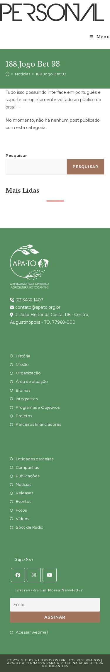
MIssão (22, 364)
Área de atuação (32, 381)
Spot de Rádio (29, 527)
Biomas (23, 390)
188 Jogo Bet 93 (51, 74)
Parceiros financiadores (38, 424)
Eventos (23, 501)
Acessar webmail (32, 632)
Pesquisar (16, 155)
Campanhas (27, 467)
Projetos (24, 415)
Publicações (27, 476)
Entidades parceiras (34, 459)
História (23, 356)
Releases (24, 493)
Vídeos (22, 518)
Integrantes (27, 398)
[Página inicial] (7, 74)
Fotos (21, 510)
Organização (28, 373)
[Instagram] (34, 575)
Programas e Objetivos (38, 407)
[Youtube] (50, 575)
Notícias (23, 484)
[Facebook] (18, 575)
